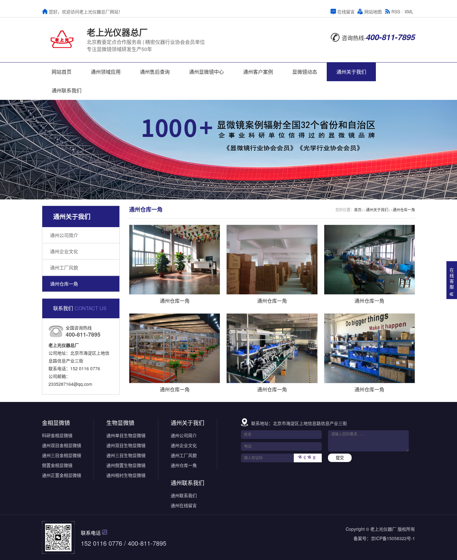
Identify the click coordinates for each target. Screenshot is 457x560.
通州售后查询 (155, 71)
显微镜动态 (304, 71)
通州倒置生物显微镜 (125, 465)
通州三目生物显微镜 (125, 455)
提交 (340, 457)
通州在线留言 (184, 505)
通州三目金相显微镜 (61, 455)
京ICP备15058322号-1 (393, 538)
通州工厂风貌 (64, 267)
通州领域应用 (106, 71)
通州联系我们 (66, 90)
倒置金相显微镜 (57, 465)
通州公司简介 (64, 235)
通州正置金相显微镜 (61, 475)
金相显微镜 (56, 422)
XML (408, 11)
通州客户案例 (258, 71)
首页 (358, 209)
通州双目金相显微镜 (61, 445)
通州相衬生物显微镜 (125, 475)
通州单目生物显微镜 (125, 435)
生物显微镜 (120, 422)
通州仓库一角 (64, 283)
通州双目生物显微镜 (125, 445)
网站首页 (62, 71)
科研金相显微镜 (57, 435)
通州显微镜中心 (206, 71)
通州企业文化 (64, 251)
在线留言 (346, 11)
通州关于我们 (351, 71)
